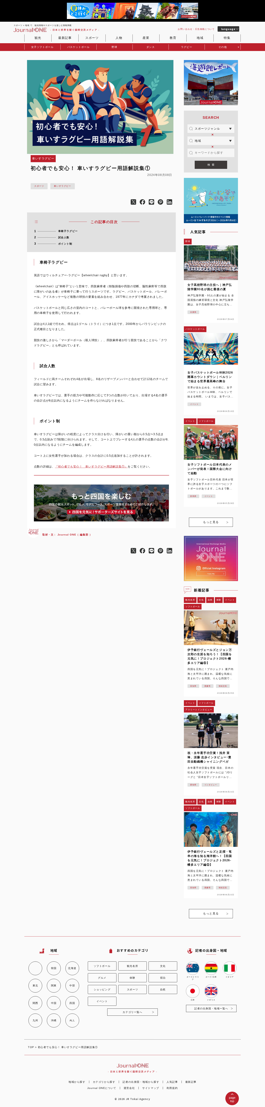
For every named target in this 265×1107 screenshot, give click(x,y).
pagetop (232, 1099)
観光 (38, 38)
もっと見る (211, 522)
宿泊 (163, 977)
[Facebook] (144, 202)
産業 (146, 38)
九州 (35, 1020)
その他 (222, 47)
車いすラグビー (62, 186)
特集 (227, 38)
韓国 (54, 968)
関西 (35, 1003)
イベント (102, 1001)
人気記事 (172, 1082)
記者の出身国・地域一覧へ (211, 1008)
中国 (54, 1003)
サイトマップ (150, 1088)
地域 (200, 38)
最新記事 (65, 38)
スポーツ (92, 38)
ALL (72, 1020)
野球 (114, 47)
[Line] (153, 202)
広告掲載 (196, 29)
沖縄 (54, 1020)
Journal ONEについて (101, 1088)
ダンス (150, 47)
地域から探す (77, 1082)
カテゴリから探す (104, 1082)
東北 (35, 985)
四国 (72, 1003)
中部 (72, 985)
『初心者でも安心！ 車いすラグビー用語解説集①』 (91, 466)
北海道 (72, 968)
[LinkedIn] (171, 202)
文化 (163, 966)
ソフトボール (102, 966)
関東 (54, 985)
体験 (132, 977)
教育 (173, 38)
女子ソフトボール (42, 47)
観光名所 (132, 966)
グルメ (102, 977)
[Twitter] (135, 202)
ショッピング (102, 989)
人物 (119, 38)
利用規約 (172, 1088)
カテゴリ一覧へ (132, 1012)
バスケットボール (78, 47)
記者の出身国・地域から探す (141, 1082)
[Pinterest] (162, 202)
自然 (163, 989)
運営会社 (129, 1088)
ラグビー (186, 47)
